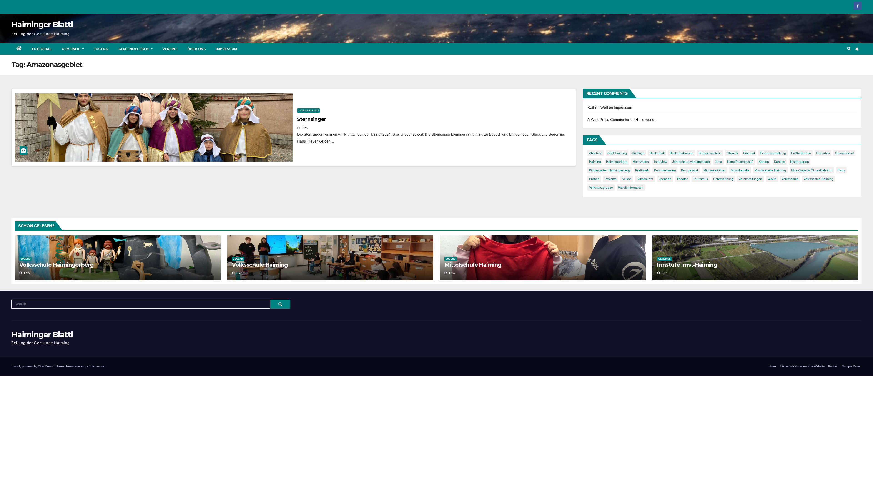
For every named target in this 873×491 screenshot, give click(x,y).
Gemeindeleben (134, 49)
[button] (849, 49)
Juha (718, 161)
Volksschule (790, 179)
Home (772, 366)
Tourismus (700, 179)
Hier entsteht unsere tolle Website (802, 366)
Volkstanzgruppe (601, 187)
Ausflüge (638, 153)
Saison (627, 179)
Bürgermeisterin (710, 153)
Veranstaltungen (750, 179)
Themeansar (97, 366)
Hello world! (645, 120)
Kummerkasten (665, 170)
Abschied (595, 153)
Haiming (595, 161)
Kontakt (833, 366)
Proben (594, 179)
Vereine (170, 49)
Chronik (732, 153)
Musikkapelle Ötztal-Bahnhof (811, 170)
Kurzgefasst (689, 170)
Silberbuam (645, 179)
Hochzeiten (641, 161)
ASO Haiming (617, 153)
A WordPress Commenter (608, 120)
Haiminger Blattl (42, 24)
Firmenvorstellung (773, 153)
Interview (660, 161)
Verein (771, 179)
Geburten (823, 153)
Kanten (764, 161)
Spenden (664, 179)
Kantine (779, 161)
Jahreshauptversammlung (691, 161)
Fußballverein (801, 153)
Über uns (196, 49)
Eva (304, 128)
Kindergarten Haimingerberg (609, 170)
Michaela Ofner (714, 170)
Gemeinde (71, 49)
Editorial (42, 49)
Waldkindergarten (630, 187)
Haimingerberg (616, 161)
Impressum (226, 49)
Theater (682, 179)
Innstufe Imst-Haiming (687, 264)
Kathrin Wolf (597, 108)
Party (841, 170)
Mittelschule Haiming (473, 264)
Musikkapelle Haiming (770, 170)
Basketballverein (681, 153)
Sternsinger (311, 119)
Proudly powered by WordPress (32, 366)
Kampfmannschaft (740, 161)
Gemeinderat (844, 153)
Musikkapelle (740, 170)
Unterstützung (723, 179)
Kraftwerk (642, 170)
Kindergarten (799, 161)
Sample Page (851, 366)
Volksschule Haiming (818, 179)
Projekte (611, 179)
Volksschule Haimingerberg (56, 264)
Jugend (101, 49)
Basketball (657, 153)
